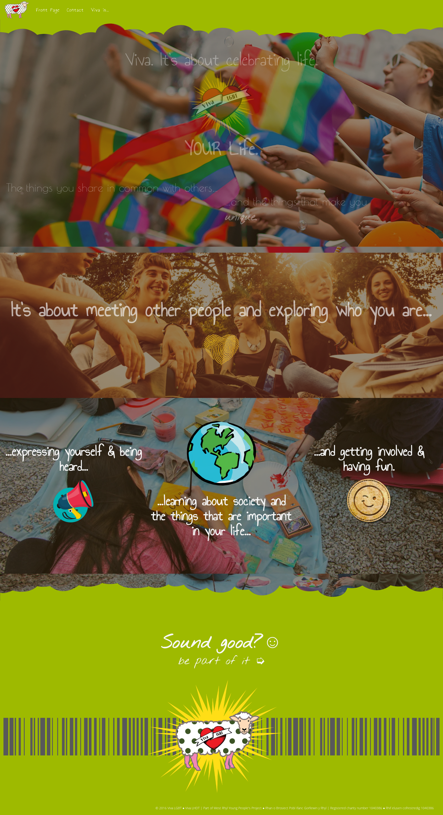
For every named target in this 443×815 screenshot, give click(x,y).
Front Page (48, 10)
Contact (75, 10)
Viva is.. (100, 10)
